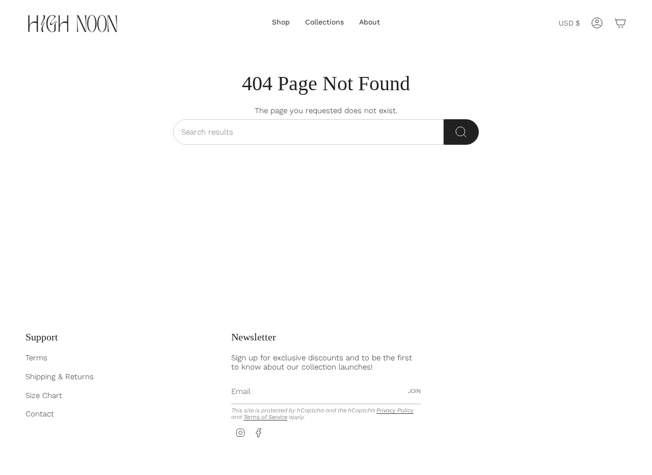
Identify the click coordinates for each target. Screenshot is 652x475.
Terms (36, 357)
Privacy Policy (395, 410)
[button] (280, 23)
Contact (39, 413)
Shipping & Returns (59, 376)
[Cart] (620, 23)
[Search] (461, 132)
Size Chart (43, 395)
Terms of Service (265, 417)
